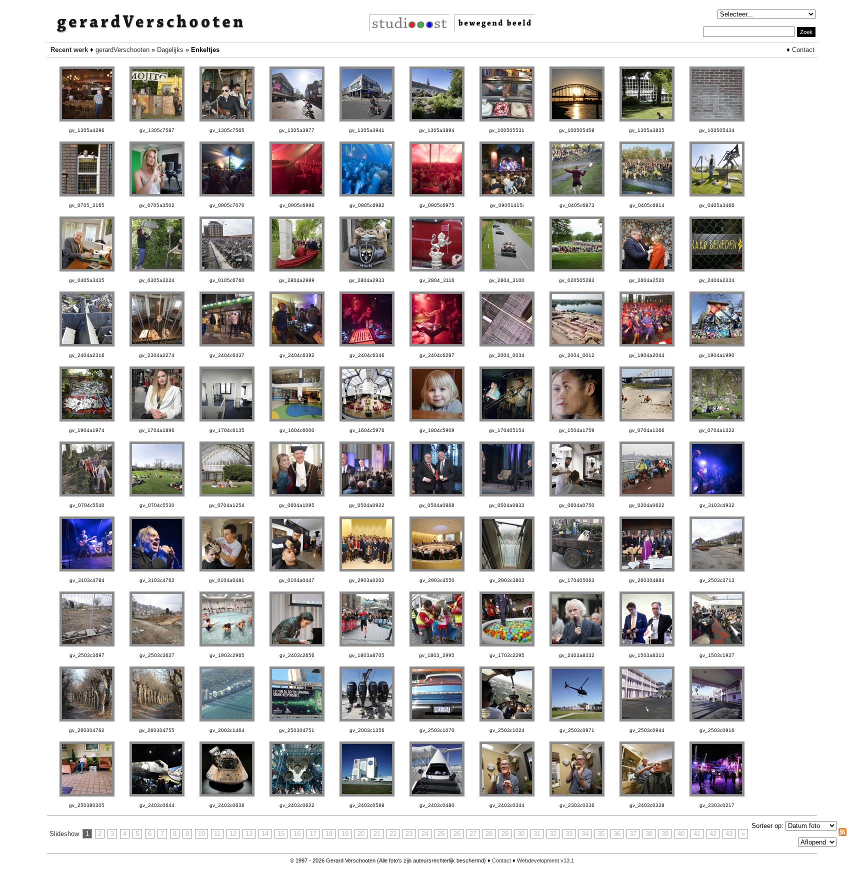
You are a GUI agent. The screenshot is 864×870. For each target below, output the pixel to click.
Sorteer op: (768, 826)
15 (281, 834)
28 (489, 834)
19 (345, 834)
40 (681, 834)
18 (329, 834)
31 (537, 834)
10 (201, 834)
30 (521, 834)
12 (233, 834)
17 (313, 834)
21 (377, 834)
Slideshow (64, 834)
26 (457, 834)
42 (713, 834)
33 (569, 834)
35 (601, 834)
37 (633, 834)
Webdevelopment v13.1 (545, 861)
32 (553, 834)
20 (361, 834)
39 (665, 834)
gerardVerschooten (123, 50)
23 (409, 834)
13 (249, 834)
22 (393, 834)
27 (473, 834)
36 (617, 834)
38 (649, 834)
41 (697, 834)
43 (729, 834)
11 (217, 834)
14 (265, 834)
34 (585, 834)
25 (441, 834)
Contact (803, 50)
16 (297, 834)
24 (425, 834)
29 (505, 834)
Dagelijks (170, 50)
